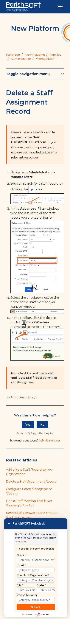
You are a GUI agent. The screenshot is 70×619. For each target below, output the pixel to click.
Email (21, 565)
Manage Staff (45, 58)
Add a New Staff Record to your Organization (30, 472)
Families (55, 54)
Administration (21, 58)
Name (22, 555)
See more (21, 541)
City (20, 585)
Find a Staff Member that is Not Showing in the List (29, 503)
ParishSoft (13, 54)
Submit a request (49, 440)
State (41, 585)
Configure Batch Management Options (29, 491)
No (42, 424)
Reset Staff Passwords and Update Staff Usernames (31, 515)
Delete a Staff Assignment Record (31, 481)
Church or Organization (33, 575)
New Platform (35, 54)
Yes (27, 424)
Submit (36, 607)
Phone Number (27, 595)
